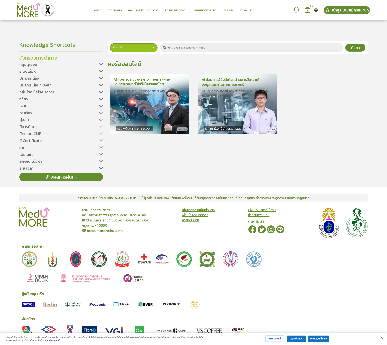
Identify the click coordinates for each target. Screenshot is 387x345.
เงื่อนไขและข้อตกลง (195, 215)
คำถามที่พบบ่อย (258, 215)
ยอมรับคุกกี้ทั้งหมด (318, 338)
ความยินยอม (190, 220)
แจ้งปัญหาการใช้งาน (262, 210)
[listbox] (296, 10)
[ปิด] (382, 338)
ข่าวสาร (63, 209)
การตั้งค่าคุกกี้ (275, 338)
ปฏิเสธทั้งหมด (296, 338)
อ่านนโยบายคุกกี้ (52, 339)
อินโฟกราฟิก (77, 209)
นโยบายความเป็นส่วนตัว (198, 210)
